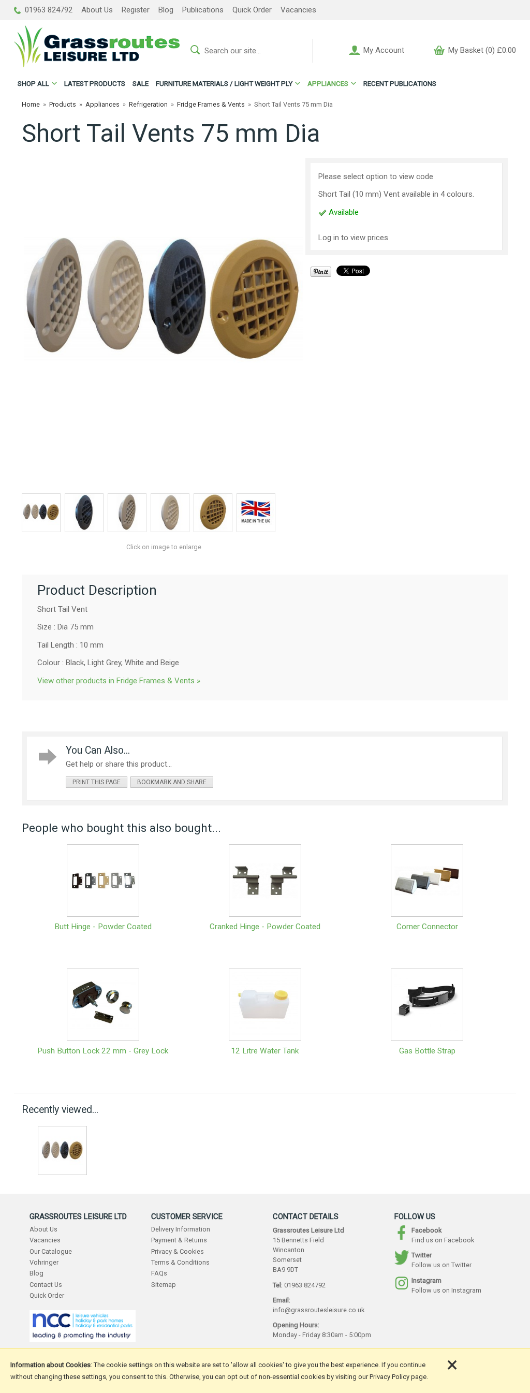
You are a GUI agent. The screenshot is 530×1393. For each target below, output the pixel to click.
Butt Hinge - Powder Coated (103, 926)
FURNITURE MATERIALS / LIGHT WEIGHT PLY (224, 83)
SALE (140, 83)
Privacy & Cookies (177, 1251)
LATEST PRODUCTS (94, 83)
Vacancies (298, 9)
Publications (203, 9)
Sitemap (163, 1284)
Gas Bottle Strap (427, 1050)
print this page (96, 782)
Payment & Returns (179, 1240)
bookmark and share (172, 782)
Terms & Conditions (180, 1262)
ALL (33, 83)
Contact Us (46, 1284)
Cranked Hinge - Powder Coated (265, 926)
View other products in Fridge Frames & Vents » (118, 680)
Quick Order (252, 9)
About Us (97, 9)
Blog (165, 9)
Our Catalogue (51, 1251)
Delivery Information (180, 1229)
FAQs (159, 1273)
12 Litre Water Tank (265, 1050)
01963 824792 (47, 9)
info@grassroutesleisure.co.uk (318, 1310)
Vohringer (44, 1262)
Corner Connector (427, 926)
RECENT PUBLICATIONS (399, 83)
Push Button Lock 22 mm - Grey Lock (102, 1050)
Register (136, 9)
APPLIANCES (327, 83)
